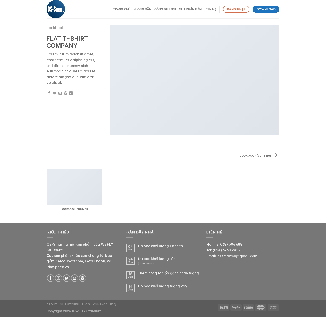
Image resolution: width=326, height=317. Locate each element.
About (52, 304)
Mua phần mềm (190, 9)
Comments (146, 263)
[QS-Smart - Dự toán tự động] (69, 9)
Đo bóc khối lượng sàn (157, 259)
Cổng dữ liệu (165, 9)
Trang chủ (121, 9)
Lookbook (55, 27)
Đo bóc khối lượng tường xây (162, 286)
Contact (100, 304)
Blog (86, 304)
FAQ (113, 304)
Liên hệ (210, 9)
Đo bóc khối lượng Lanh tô (160, 246)
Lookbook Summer (255, 155)
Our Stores (69, 304)
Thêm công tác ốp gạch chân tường (168, 273)
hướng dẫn (142, 9)
